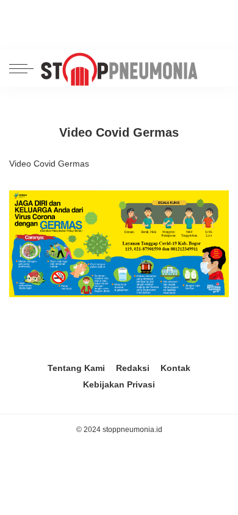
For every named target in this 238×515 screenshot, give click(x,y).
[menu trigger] (24, 68)
